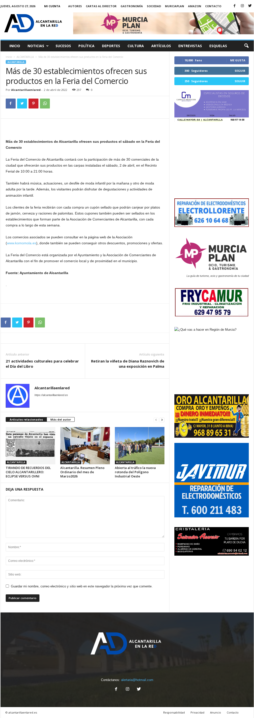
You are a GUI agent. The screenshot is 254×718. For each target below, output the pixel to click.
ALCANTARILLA (25, 57)
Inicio (14, 45)
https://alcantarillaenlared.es (51, 395)
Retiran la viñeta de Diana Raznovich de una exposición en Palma (127, 364)
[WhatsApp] (45, 103)
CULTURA (135, 45)
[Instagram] (242, 6)
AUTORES (75, 6)
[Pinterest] (33, 103)
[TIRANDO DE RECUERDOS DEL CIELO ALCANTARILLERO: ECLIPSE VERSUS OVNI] (30, 445)
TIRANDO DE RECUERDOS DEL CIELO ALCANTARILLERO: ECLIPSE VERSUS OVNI (28, 472)
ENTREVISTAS (190, 45)
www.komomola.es (21, 243)
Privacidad (197, 712)
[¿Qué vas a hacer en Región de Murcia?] (211, 358)
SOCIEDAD (154, 6)
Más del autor (60, 419)
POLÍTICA (86, 45)
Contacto (213, 6)
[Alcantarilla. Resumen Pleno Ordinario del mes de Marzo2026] (85, 445)
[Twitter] (250, 6)
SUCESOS (63, 45)
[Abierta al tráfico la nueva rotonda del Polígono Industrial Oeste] (139, 445)
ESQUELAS (218, 45)
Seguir (240, 70)
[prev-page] (156, 419)
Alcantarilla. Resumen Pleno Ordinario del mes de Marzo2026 (82, 472)
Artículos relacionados (26, 419)
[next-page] (161, 419)
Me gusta (237, 60)
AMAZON (194, 6)
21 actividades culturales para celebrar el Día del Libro (42, 364)
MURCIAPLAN (174, 6)
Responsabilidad (174, 712)
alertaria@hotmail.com (137, 680)
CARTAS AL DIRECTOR (101, 6)
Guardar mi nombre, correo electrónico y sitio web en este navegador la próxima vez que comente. (82, 586)
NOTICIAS (36, 45)
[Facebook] (235, 6)
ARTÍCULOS (161, 45)
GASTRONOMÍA (132, 6)
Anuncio (215, 712)
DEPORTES (111, 45)
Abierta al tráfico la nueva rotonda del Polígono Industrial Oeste (135, 472)
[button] (246, 45)
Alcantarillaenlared (26, 90)
